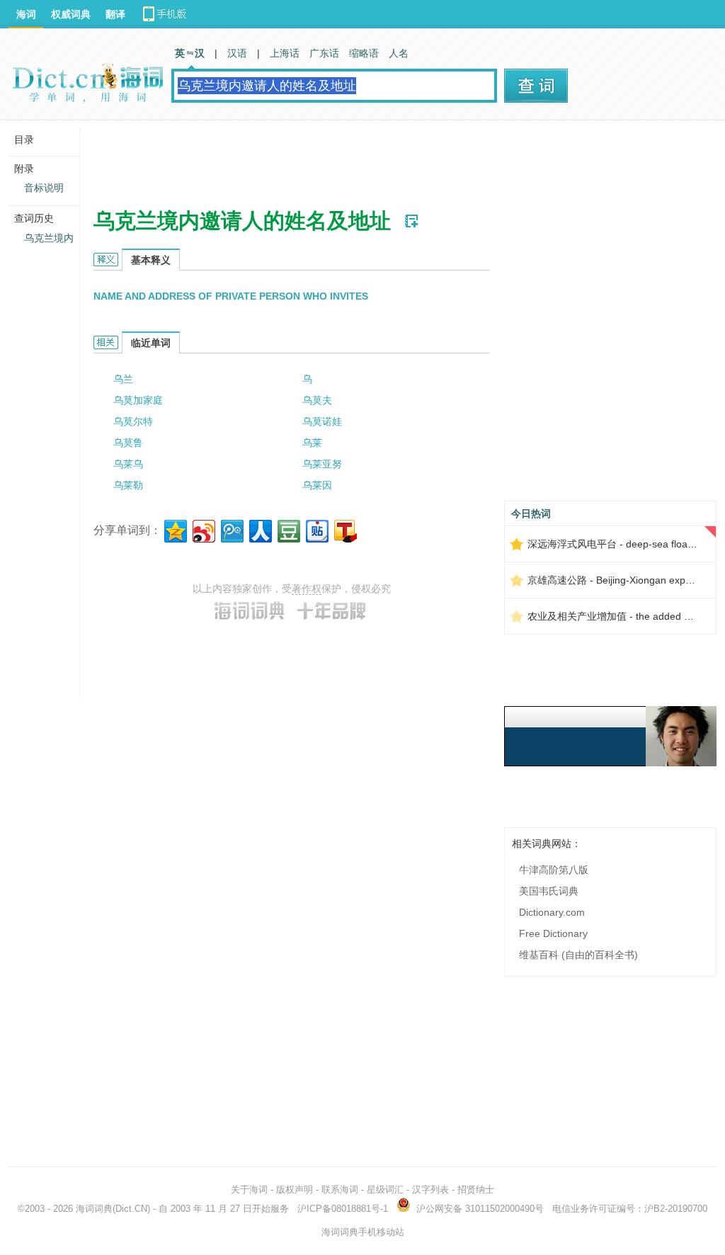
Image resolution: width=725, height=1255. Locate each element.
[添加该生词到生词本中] (411, 221)
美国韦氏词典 (548, 891)
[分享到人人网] (259, 529)
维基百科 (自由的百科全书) (578, 954)
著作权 (306, 588)
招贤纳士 (475, 1189)
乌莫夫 (317, 400)
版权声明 (294, 1189)
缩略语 (364, 53)
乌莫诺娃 (322, 421)
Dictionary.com (552, 912)
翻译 (115, 14)
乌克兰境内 (49, 238)
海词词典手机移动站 (362, 1232)
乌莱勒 (128, 485)
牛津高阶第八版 (553, 869)
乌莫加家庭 (138, 400)
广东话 (324, 53)
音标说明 (44, 187)
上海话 (284, 53)
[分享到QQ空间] (174, 529)
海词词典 (94, 1208)
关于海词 (249, 1189)
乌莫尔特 (133, 421)
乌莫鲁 (128, 442)
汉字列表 (430, 1189)
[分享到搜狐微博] (344, 529)
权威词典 (71, 14)
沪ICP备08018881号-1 (342, 1208)
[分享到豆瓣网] (288, 529)
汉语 (237, 53)
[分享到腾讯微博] (231, 529)
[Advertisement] (351, 159)
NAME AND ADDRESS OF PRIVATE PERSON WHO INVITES (230, 296)
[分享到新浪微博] (203, 529)
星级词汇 (385, 1189)
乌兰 (123, 379)
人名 (399, 53)
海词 (26, 14)
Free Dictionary (553, 933)
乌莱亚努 (322, 464)
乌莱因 (317, 485)
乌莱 (312, 442)
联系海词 (339, 1189)
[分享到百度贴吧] (316, 529)
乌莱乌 (128, 464)
